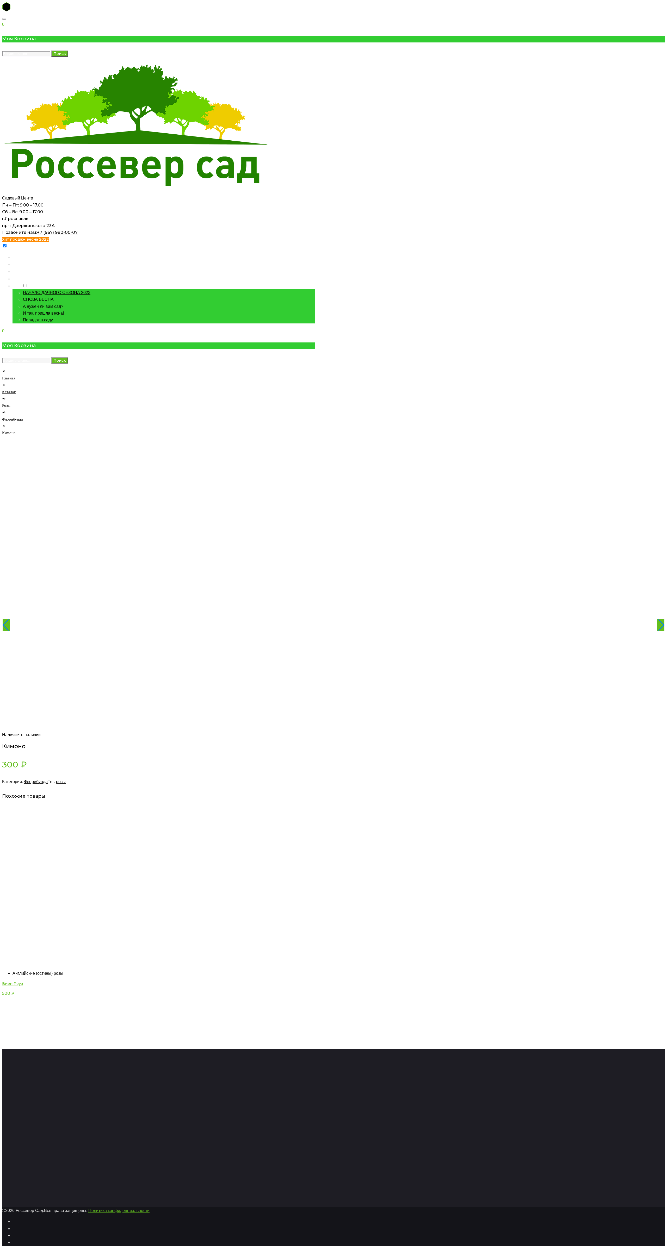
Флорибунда (12, 419)
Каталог (20, 264)
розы (61, 781)
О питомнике (25, 279)
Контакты (21, 271)
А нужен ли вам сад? (43, 306)
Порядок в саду (38, 320)
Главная (20, 257)
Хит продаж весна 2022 (25, 239)
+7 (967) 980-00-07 (57, 232)
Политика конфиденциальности (119, 1210)
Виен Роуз (12, 983)
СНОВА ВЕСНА (38, 299)
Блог (17, 286)
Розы (6, 405)
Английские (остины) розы (38, 973)
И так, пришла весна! (43, 313)
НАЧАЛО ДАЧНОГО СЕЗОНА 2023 (56, 292)
